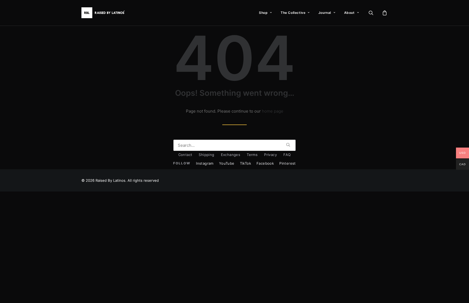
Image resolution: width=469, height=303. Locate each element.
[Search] (234, 145)
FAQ (287, 154)
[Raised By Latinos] (104, 12)
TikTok (245, 163)
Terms (252, 154)
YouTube (226, 163)
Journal (324, 13)
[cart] (384, 12)
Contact (185, 154)
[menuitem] (265, 12)
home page (272, 111)
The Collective (293, 13)
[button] (374, 12)
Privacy (270, 154)
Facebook (265, 163)
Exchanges (230, 154)
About (349, 13)
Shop (263, 13)
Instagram (205, 163)
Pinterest (287, 163)
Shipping (206, 154)
